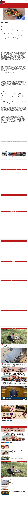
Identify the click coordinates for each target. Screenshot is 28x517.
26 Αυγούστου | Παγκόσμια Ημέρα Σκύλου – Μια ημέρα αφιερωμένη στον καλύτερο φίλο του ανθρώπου (14, 346)
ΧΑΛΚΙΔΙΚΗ (8, 382)
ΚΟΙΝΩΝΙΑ (3, 22)
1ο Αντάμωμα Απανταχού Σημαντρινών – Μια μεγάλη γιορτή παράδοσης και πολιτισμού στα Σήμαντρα (13, 421)
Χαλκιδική (11, 382)
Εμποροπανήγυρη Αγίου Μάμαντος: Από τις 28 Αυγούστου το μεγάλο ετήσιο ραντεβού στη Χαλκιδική (14, 383)
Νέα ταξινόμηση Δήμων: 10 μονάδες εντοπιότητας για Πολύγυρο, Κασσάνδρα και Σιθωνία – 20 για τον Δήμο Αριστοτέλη (14, 402)
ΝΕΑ (2, 363)
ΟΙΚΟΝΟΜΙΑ (6, 22)
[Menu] (1, 0)
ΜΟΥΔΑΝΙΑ (3, 382)
